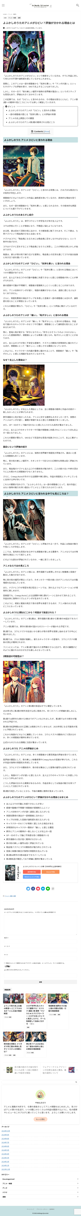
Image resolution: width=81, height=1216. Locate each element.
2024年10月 (5, 1131)
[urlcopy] (53, 889)
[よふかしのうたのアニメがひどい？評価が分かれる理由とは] (43, 889)
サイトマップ (30, 1209)
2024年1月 (5, 1165)
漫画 (14, 896)
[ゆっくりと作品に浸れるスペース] (40, 5)
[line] (48, 889)
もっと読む (40, 1119)
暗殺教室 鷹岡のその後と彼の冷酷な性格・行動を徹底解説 (58, 1008)
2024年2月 (5, 1161)
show (46, 131)
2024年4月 (5, 1154)
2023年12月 (5, 1169)
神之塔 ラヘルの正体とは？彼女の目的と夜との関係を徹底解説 (35, 1046)
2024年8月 (5, 1138)
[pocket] (38, 889)
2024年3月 (5, 1158)
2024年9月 (5, 1135)
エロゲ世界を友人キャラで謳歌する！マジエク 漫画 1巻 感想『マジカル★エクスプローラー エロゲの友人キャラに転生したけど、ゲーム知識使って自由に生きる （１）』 (36, 1014)
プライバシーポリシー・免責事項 (45, 1209)
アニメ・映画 (9, 896)
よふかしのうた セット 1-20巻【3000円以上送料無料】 (42, 866)
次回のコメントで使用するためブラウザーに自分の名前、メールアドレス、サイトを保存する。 (35, 963)
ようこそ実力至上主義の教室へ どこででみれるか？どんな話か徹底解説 (13, 1009)
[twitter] (28, 889)
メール (7, 946)
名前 (6, 938)
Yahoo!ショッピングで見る (31, 877)
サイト (6, 955)
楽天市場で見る (32, 872)
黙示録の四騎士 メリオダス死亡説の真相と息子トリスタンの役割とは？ (13, 1047)
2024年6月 (5, 1146)
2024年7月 (5, 1142)
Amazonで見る (50, 872)
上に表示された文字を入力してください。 (17, 970)
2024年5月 (5, 1150)
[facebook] (33, 889)
